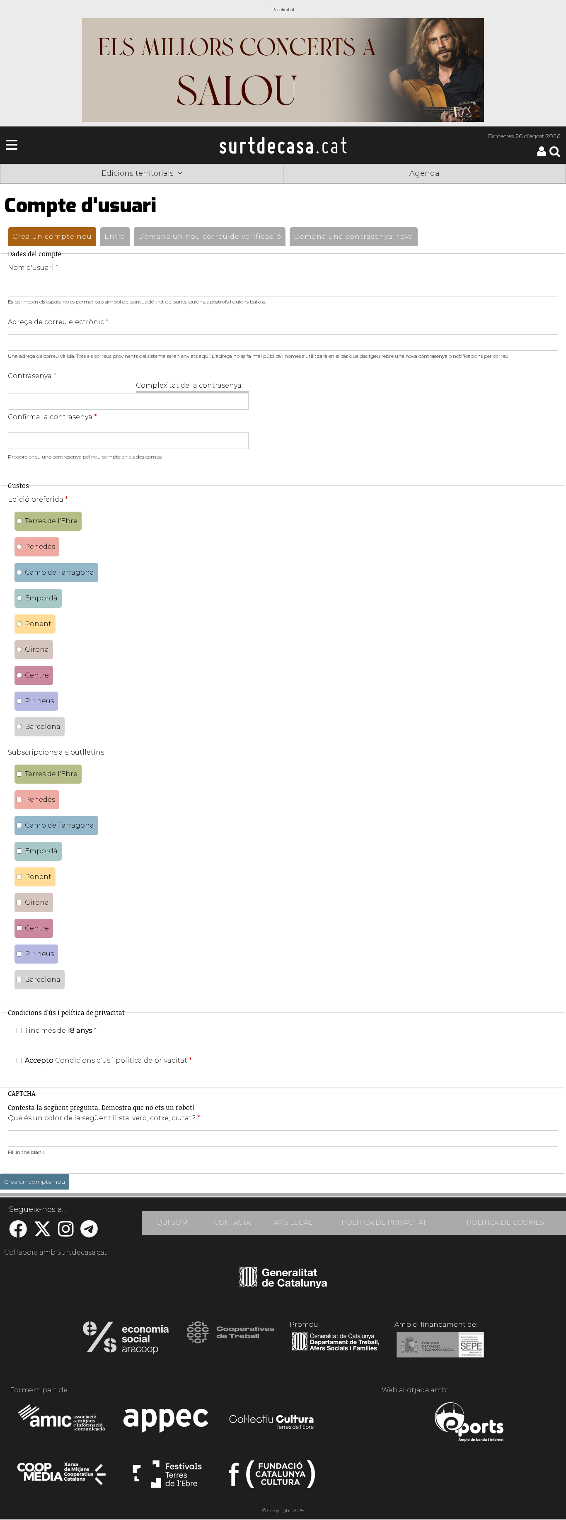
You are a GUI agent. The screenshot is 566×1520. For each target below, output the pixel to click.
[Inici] (283, 145)
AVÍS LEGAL (292, 1222)
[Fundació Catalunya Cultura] (272, 1477)
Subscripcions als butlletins (56, 752)
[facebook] (18, 1233)
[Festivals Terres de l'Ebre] (167, 1477)
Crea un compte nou (54, 236)
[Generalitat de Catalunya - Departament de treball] (335, 1351)
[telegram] (89, 1233)
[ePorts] (469, 1423)
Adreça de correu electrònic (58, 322)
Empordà (41, 598)
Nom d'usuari (33, 268)
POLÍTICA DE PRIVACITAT (383, 1222)
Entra (115, 236)
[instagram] (66, 1233)
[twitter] (42, 1233)
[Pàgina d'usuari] (541, 154)
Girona (37, 649)
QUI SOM (172, 1222)
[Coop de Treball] (230, 1340)
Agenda (424, 173)
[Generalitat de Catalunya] (283, 1285)
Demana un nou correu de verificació (209, 236)
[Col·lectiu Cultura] (272, 1423)
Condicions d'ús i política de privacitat (121, 1060)
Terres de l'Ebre (51, 521)
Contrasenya (32, 376)
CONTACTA (232, 1222)
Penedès (40, 547)
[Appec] (167, 1423)
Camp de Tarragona (59, 572)
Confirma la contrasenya (52, 417)
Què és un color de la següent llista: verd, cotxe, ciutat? (104, 1118)
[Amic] (62, 1423)
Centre (37, 675)
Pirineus (39, 701)
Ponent (38, 624)
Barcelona (42, 727)
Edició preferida (38, 499)
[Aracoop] (126, 1340)
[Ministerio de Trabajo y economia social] (440, 1351)
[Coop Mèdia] (62, 1477)
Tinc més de (61, 1030)
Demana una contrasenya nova (354, 236)
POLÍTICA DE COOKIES (505, 1222)
